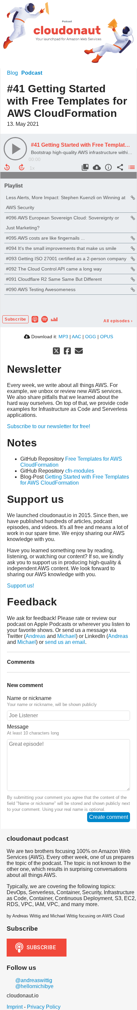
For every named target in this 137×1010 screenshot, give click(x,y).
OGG (90, 336)
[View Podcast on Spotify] (44, 319)
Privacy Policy (44, 1007)
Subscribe (15, 319)
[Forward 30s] (21, 167)
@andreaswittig (33, 980)
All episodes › (118, 321)
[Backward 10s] (7, 167)
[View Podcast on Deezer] (54, 319)
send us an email (65, 642)
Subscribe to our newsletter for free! (48, 426)
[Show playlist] (131, 167)
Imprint (15, 1007)
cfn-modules (79, 471)
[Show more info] (107, 167)
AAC (76, 336)
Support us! (20, 585)
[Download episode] (96, 167)
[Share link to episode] (119, 167)
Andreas (36, 636)
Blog (12, 73)
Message (18, 727)
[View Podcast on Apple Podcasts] (35, 319)
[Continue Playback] (15, 148)
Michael (66, 636)
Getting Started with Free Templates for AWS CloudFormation (74, 480)
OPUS (106, 336)
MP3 (63, 336)
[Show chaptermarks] (84, 167)
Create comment (108, 817)
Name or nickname (29, 698)
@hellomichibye (34, 986)
